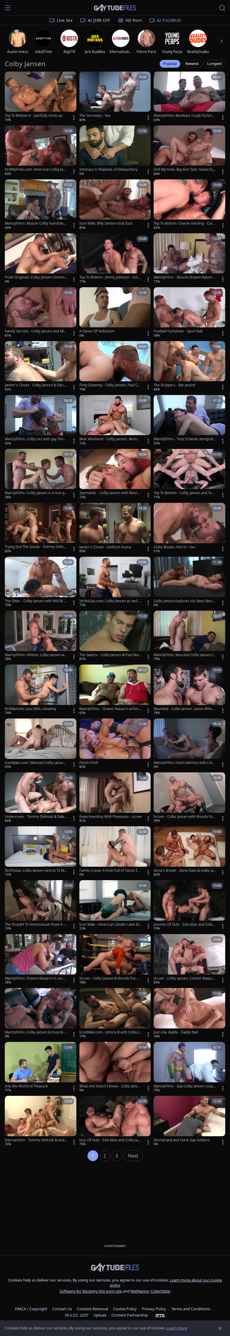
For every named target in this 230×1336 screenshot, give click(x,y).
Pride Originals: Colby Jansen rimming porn (35, 277)
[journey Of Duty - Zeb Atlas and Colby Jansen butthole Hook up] (189, 905)
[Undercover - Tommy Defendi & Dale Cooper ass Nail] (40, 797)
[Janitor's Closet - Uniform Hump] (115, 528)
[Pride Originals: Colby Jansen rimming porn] (40, 258)
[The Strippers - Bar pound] (189, 366)
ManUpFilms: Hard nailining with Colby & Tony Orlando (185, 763)
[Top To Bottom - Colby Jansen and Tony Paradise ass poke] (189, 474)
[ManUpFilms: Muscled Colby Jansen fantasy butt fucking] (189, 636)
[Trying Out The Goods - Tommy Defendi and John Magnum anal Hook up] (40, 528)
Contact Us (62, 1308)
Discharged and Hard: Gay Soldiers (182, 1140)
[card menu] (74, 117)
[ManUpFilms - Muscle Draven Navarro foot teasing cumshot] (189, 258)
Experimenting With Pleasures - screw (110, 817)
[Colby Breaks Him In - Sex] (189, 528)
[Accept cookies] (219, 1328)
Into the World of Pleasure (26, 1086)
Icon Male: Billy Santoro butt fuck (105, 223)
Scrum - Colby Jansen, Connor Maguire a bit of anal (185, 978)
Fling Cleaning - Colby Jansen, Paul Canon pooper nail (110, 385)
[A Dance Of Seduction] (115, 312)
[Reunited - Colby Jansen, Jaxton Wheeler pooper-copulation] (189, 690)
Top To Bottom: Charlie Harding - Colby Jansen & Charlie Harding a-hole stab (185, 223)
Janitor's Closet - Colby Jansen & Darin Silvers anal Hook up (35, 385)
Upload (99, 1315)
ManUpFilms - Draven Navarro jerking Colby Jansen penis (109, 709)
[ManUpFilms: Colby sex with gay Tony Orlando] (40, 420)
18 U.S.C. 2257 (76, 1315)
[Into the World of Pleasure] (40, 1067)
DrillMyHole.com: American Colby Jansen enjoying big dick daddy (36, 169)
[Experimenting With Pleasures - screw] (115, 797)
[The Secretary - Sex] (115, 97)
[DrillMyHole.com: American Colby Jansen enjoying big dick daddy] (40, 150)
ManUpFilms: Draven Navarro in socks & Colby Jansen (35, 978)
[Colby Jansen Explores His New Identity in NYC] (189, 582)
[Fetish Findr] (115, 743)
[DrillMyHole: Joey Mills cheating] (40, 690)
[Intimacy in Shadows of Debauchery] (115, 150)
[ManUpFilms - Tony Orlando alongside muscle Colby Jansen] (189, 420)
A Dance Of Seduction (96, 331)
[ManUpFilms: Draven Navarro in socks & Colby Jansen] (40, 959)
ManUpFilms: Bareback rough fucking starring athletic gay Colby (184, 116)
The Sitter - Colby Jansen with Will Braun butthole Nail (36, 601)
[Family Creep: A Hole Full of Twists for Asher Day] (115, 851)
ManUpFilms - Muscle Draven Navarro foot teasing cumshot (184, 277)
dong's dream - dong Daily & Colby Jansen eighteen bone (184, 871)
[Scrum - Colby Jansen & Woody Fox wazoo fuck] (115, 959)
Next (133, 1155)
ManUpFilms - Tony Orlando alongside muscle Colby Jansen (184, 439)
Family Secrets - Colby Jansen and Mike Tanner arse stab (35, 331)
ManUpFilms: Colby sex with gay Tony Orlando (35, 439)
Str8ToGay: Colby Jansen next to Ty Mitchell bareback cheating (35, 871)
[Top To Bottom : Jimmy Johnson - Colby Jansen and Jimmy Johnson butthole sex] (115, 258)
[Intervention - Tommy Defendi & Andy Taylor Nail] (40, 1121)
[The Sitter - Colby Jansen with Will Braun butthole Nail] (40, 582)
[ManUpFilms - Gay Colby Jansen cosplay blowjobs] (189, 1067)
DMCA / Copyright (31, 1308)
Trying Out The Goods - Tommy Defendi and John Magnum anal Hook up (35, 547)
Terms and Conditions (190, 1308)
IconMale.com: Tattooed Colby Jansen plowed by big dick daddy (35, 763)
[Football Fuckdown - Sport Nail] (189, 312)
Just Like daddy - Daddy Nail (176, 1032)
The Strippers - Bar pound (174, 385)
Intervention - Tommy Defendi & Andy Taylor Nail (35, 1140)
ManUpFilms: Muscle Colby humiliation (35, 223)
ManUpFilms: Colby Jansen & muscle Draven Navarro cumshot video (36, 1032)
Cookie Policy (125, 1308)
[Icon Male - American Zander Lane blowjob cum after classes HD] (115, 905)
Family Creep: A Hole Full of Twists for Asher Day (110, 871)
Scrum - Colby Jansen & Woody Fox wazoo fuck (110, 978)
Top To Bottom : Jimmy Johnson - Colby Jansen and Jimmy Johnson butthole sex (110, 277)
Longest (214, 63)
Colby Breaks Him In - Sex (174, 547)
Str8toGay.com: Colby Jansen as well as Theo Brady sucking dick (109, 601)
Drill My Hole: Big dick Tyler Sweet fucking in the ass (184, 169)
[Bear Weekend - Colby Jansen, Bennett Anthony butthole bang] (115, 420)
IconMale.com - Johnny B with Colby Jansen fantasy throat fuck (110, 1032)
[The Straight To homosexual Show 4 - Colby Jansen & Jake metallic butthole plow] (40, 905)
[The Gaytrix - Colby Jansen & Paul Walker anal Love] (115, 636)
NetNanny (140, 1291)
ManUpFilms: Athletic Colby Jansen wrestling (35, 655)
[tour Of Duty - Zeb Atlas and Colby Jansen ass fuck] (115, 1121)
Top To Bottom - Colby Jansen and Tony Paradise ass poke (185, 493)
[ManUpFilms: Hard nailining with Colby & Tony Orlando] (189, 743)
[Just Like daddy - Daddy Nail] (189, 1013)
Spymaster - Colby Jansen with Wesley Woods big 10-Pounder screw (110, 493)
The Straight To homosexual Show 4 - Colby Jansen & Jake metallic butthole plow (35, 924)
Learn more (177, 1328)
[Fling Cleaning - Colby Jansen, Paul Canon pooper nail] (115, 366)
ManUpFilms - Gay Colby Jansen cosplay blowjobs (185, 1086)
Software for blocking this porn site (91, 1291)
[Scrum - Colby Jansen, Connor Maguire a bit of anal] (189, 959)
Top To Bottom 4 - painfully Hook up (33, 116)
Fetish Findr (89, 763)
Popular (170, 63)
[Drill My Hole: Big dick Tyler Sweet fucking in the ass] (189, 150)
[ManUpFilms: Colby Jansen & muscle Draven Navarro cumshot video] (40, 1013)
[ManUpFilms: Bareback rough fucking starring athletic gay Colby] (189, 97)
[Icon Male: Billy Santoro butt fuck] (115, 204)
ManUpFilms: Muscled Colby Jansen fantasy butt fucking (184, 655)
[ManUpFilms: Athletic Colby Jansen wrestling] (40, 636)
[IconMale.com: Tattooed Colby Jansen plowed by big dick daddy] (40, 743)
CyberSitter (161, 1291)
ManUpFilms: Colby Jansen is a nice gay (35, 493)
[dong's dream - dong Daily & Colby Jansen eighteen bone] (189, 851)
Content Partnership (129, 1315)
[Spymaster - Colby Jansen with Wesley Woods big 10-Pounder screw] (115, 474)
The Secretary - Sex (95, 116)
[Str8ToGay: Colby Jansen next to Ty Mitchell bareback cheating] (40, 851)
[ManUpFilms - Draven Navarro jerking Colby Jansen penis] (115, 690)
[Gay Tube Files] (115, 8)
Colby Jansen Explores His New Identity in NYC (185, 601)
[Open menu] (7, 7)
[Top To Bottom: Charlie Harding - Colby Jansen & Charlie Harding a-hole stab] (189, 204)
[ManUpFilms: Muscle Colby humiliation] (40, 204)
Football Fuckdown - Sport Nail (178, 331)
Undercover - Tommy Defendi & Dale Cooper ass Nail (34, 817)
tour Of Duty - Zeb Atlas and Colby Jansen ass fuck (110, 1140)
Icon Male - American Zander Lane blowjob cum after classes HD (110, 924)
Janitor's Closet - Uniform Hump (105, 547)
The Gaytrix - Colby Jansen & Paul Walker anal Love (110, 655)
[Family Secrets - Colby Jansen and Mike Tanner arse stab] (40, 312)
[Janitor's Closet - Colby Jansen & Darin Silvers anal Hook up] (40, 366)
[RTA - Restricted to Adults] (160, 1315)
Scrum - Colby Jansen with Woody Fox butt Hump (184, 817)
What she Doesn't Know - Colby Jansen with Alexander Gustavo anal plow (110, 1086)
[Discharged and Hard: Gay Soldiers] (189, 1121)
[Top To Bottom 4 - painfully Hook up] (40, 97)
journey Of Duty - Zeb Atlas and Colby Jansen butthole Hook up (185, 924)
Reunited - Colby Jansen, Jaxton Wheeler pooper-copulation (184, 709)
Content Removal (92, 1308)
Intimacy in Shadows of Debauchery (108, 169)
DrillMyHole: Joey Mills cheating (30, 709)
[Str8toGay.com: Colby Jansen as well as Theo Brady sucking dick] (115, 582)
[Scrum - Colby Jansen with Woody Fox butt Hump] (189, 797)
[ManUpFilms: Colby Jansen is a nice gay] (40, 474)
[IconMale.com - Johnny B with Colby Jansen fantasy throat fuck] (115, 1013)
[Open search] (222, 7)
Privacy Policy (154, 1308)
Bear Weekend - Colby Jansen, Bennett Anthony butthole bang (110, 439)
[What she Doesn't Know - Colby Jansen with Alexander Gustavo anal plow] (115, 1067)
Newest (192, 63)
